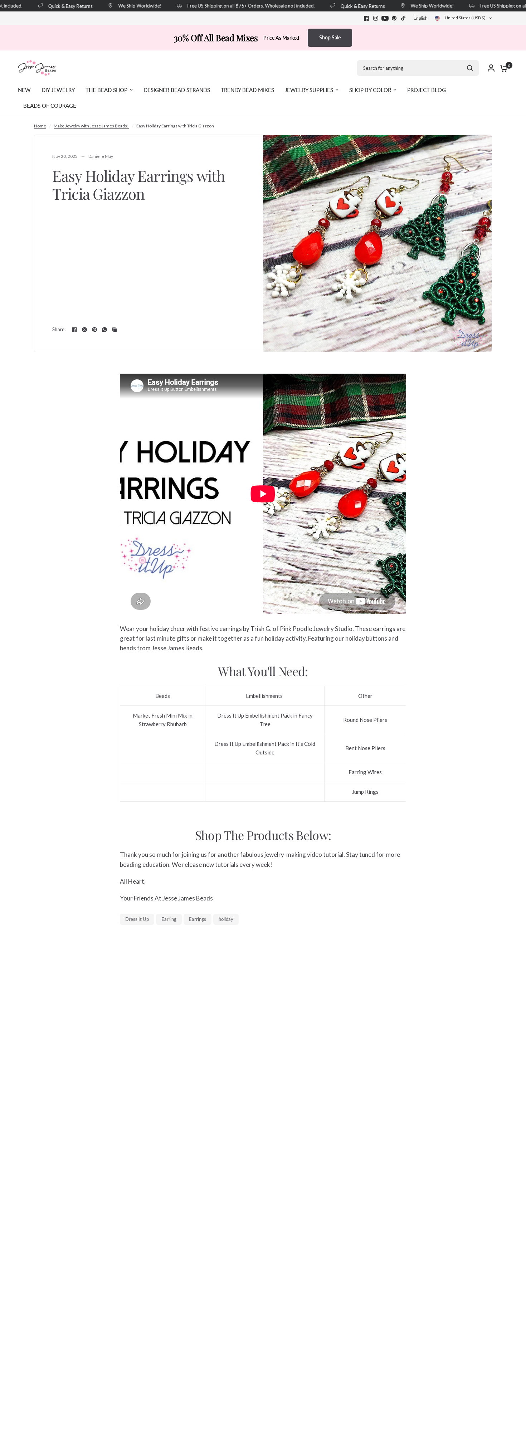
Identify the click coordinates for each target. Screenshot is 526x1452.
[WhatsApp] (104, 329)
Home (40, 125)
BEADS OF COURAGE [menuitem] (49, 105)
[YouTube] (385, 18)
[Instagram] (375, 18)
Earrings (197, 919)
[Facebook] (366, 18)
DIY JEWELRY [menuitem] (58, 90)
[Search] (470, 68)
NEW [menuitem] (24, 90)
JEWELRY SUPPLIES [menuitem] (309, 90)
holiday (226, 919)
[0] (502, 68)
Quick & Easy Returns (60, 6)
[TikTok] (403, 18)
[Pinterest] (394, 18)
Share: (59, 329)
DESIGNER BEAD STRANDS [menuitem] (176, 90)
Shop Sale (330, 37)
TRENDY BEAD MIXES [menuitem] (247, 90)
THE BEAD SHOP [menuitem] (106, 90)
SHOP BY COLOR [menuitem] (370, 90)
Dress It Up (137, 919)
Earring (168, 919)
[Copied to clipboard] (114, 329)
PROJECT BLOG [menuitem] (426, 90)
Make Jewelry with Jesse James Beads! (91, 125)
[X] (84, 329)
